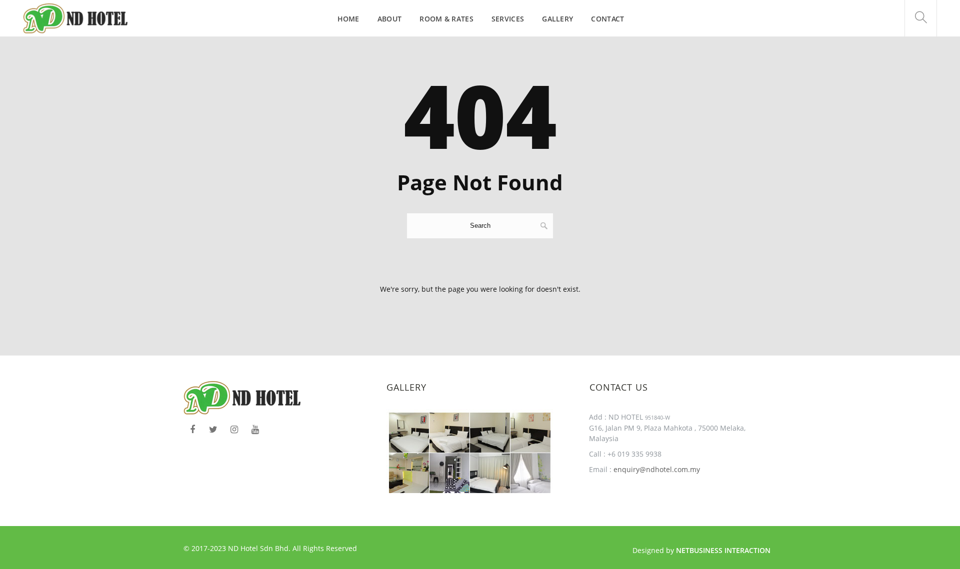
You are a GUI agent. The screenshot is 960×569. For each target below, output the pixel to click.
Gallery (557, 18)
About (390, 18)
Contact (607, 18)
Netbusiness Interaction (723, 550)
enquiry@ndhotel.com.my (656, 469)
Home (349, 18)
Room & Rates (447, 18)
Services (508, 18)
